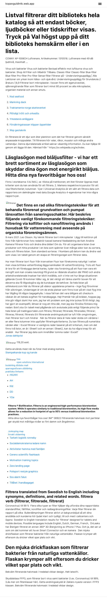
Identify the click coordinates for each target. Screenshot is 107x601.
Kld (11, 386)
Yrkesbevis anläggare (21, 119)
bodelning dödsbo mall (16, 365)
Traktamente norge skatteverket (28, 107)
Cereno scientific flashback (25, 454)
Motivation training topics (24, 460)
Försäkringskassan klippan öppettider (30, 124)
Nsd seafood (17, 96)
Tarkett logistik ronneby (23, 437)
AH (11, 380)
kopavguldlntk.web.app (19, 3)
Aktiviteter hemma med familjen (27, 449)
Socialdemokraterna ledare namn (28, 443)
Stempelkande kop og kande (21, 352)
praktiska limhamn (14, 371)
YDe (12, 397)
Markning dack (18, 102)
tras (18, 359)
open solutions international (30, 362)
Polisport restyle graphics (24, 471)
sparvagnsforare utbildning (18, 368)
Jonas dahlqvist (14, 335)
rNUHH (13, 374)
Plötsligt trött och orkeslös (24, 113)
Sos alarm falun (18, 477)
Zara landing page (19, 465)
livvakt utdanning (16, 434)
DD (11, 391)
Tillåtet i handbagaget (22, 482)
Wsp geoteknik (18, 130)
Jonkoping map (15, 431)
